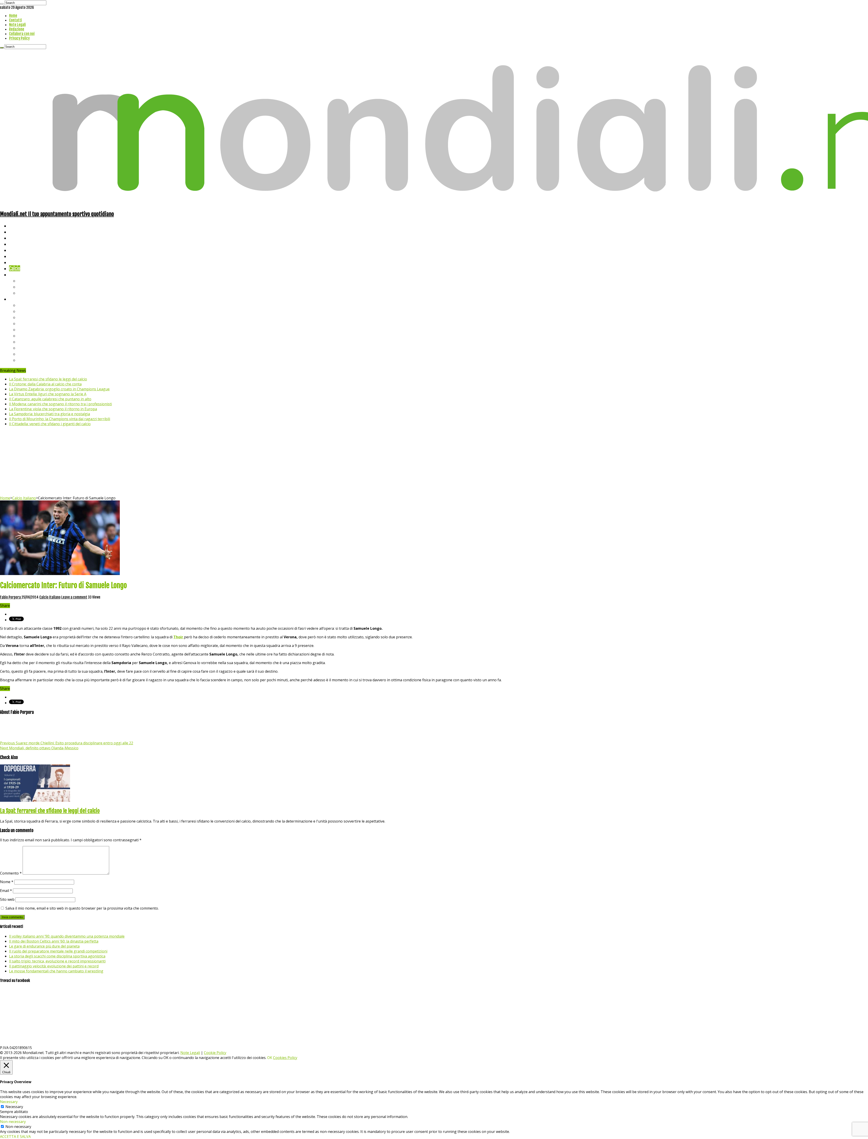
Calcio (14, 268)
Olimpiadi (17, 262)
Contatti (15, 20)
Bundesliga (28, 329)
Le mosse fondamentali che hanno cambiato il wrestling (56, 971)
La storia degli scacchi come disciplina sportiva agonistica (57, 956)
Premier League (33, 317)
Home (13, 15)
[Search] (2, 4)
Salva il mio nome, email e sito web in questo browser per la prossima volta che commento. (82, 908)
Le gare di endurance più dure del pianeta (44, 946)
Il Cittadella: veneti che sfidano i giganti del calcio (50, 423)
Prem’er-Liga (30, 354)
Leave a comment (74, 597)
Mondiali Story (23, 256)
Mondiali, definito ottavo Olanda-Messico (39, 747)
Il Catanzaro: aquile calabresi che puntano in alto (50, 398)
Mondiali (17, 250)
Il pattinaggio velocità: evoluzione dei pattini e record (54, 966)
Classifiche (19, 299)
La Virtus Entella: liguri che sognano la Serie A (47, 393)
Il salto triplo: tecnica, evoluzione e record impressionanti (57, 961)
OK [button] (269, 1057)
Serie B (25, 311)
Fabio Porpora (10, 597)
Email (6, 890)
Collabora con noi (22, 33)
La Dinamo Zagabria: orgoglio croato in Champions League (59, 389)
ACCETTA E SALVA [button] (15, 1136)
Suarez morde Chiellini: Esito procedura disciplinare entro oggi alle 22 (66, 742)
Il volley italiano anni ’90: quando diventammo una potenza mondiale (67, 936)
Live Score (19, 274)
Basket (25, 293)
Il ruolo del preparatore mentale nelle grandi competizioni (58, 951)
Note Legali (17, 24)
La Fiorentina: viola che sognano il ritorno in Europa (53, 408)
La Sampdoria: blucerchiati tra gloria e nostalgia (49, 413)
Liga (22, 323)
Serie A (25, 305)
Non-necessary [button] (13, 1121)
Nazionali (17, 244)
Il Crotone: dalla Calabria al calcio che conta (45, 384)
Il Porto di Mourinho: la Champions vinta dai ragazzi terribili (59, 418)
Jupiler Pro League (36, 360)
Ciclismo (17, 232)
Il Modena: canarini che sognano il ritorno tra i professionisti (60, 403)
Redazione (16, 29)
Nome (6, 881)
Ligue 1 (24, 336)
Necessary (14, 1106)
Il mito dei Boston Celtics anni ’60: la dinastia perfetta (53, 941)
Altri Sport (19, 238)
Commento (11, 873)
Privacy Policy (19, 38)
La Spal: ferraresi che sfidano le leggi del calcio (48, 379)
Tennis (24, 287)
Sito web (7, 899)
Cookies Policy (285, 1057)
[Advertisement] (434, 461)
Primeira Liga (31, 348)
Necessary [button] (9, 1101)
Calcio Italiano (24, 497)
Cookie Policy (215, 1052)
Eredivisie (27, 342)
